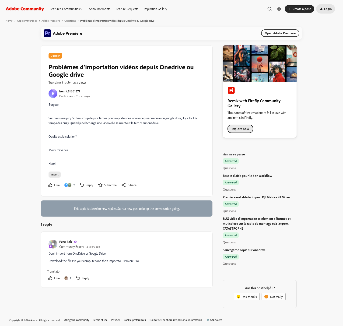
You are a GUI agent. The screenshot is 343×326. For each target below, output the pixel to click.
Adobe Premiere (51, 20)
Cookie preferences (135, 320)
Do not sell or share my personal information (176, 320)
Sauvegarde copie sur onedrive (244, 250)
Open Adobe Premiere (280, 33)
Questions (70, 20)
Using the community (76, 320)
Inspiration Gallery (155, 9)
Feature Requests (127, 9)
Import (55, 174)
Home (9, 20)
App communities (27, 20)
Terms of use (100, 320)
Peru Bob (65, 242)
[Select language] (279, 9)
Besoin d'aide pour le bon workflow (247, 176)
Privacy (115, 320)
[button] (299, 9)
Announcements (99, 9)
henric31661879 (69, 91)
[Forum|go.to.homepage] (25, 9)
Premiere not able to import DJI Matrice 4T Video (256, 197)
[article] (126, 260)
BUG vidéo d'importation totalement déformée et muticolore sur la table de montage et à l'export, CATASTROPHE (256, 223)
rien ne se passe (234, 154)
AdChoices (216, 320)
